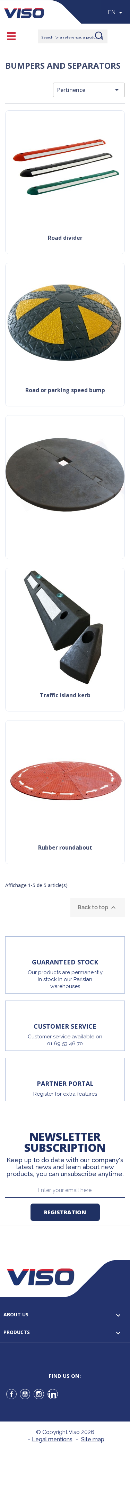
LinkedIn (52, 1394)
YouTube (25, 1394)
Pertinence (89, 90)
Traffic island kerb (65, 695)
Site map (92, 1439)
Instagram (38, 1394)
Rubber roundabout (65, 848)
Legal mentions (52, 1439)
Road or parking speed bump (65, 390)
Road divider (65, 238)
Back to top (98, 907)
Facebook (11, 1394)
